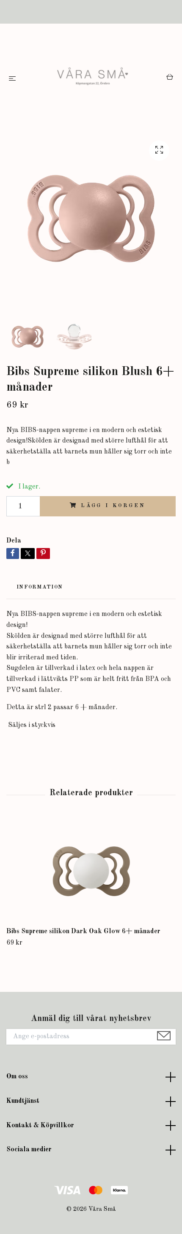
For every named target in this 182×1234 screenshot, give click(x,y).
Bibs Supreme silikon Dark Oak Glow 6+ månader (83, 931)
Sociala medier (29, 1149)
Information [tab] (40, 587)
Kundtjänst (22, 1101)
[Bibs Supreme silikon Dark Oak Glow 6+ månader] (91, 871)
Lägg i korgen (113, 505)
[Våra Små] (93, 78)
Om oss (17, 1076)
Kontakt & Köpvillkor (40, 1125)
